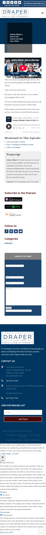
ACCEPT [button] (15, 454)
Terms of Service (23, 440)
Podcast (9, 243)
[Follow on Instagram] (8, 2)
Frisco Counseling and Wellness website (19, 144)
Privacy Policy (11, 440)
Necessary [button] (3, 492)
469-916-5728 (13, 5)
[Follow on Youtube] (19, 2)
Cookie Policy (35, 440)
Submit (9, 308)
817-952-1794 (12, 398)
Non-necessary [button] (5, 512)
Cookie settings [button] (6, 454)
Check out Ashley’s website (15, 142)
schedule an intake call (34, 3)
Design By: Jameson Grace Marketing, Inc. (17, 431)
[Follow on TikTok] (11, 2)
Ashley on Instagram (13, 147)
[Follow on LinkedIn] (15, 2)
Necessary (6, 495)
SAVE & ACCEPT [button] (6, 532)
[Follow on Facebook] (4, 2)
